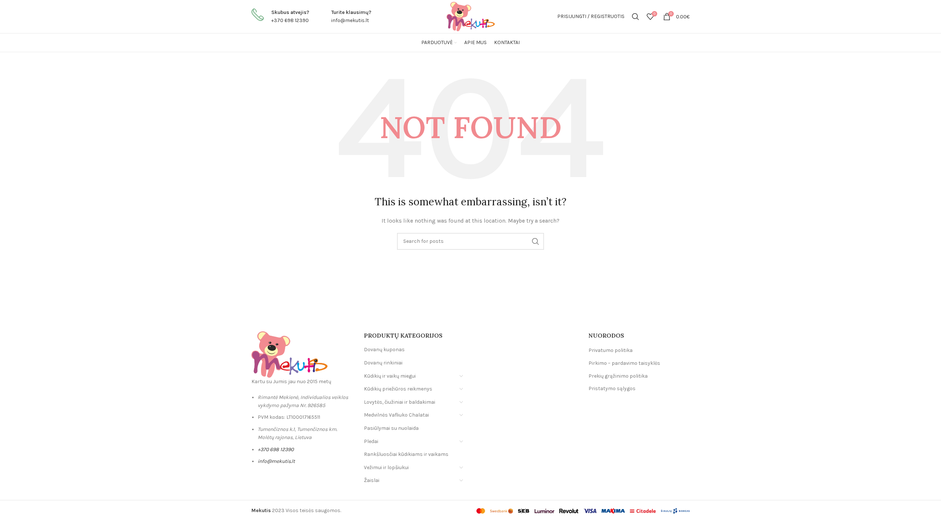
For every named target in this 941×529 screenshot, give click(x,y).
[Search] (635, 16)
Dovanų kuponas (384, 349)
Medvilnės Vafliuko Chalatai (396, 415)
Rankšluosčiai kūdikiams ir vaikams (406, 454)
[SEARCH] (535, 241)
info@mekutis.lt (350, 20)
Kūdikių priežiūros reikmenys (398, 389)
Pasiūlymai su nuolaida (391, 428)
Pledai (371, 441)
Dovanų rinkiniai (383, 363)
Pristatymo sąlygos (612, 388)
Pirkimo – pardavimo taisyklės (624, 363)
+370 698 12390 (290, 20)
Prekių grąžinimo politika (618, 376)
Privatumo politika (610, 350)
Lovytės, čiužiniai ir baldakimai (399, 402)
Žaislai (371, 480)
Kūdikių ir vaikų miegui (390, 376)
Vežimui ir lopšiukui (386, 467)
